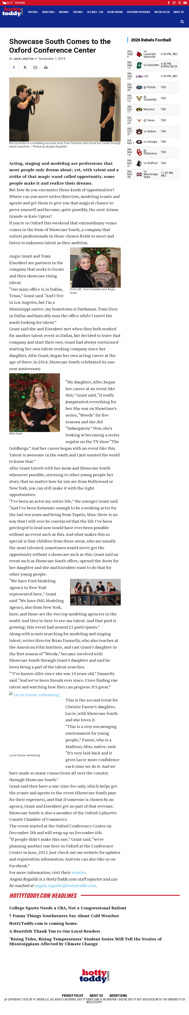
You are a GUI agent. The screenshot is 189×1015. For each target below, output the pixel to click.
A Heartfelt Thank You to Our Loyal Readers (54, 931)
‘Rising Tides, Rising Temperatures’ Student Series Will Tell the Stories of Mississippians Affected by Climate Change (85, 941)
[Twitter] (179, 2)
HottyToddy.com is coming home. (43, 923)
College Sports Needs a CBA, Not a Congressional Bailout (67, 908)
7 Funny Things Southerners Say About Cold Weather (64, 915)
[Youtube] (185, 2)
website (78, 872)
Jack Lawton (23, 58)
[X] (24, 67)
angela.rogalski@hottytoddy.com (65, 885)
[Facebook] (168, 2)
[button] (182, 21)
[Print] (45, 67)
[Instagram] (174, 2)
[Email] (35, 67)
